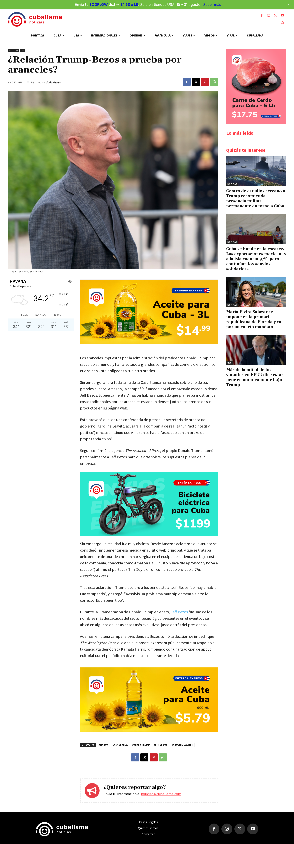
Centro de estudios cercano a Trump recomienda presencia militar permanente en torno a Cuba (255, 198)
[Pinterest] (205, 82)
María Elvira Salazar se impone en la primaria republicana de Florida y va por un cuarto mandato (253, 319)
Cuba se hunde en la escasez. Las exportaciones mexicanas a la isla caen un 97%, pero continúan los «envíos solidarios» (256, 259)
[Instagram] (268, 15)
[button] (282, 22)
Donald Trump (141, 744)
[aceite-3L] (149, 343)
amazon (103, 744)
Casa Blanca (120, 744)
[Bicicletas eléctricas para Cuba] (149, 504)
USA (23, 50)
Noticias (13, 50)
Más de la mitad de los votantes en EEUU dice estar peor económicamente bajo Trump (254, 377)
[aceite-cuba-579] (149, 730)
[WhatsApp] (214, 82)
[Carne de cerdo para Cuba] (256, 122)
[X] (275, 15)
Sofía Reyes (53, 82)
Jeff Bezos (179, 611)
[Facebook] (261, 15)
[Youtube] (282, 15)
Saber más (212, 4)
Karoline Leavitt (182, 744)
